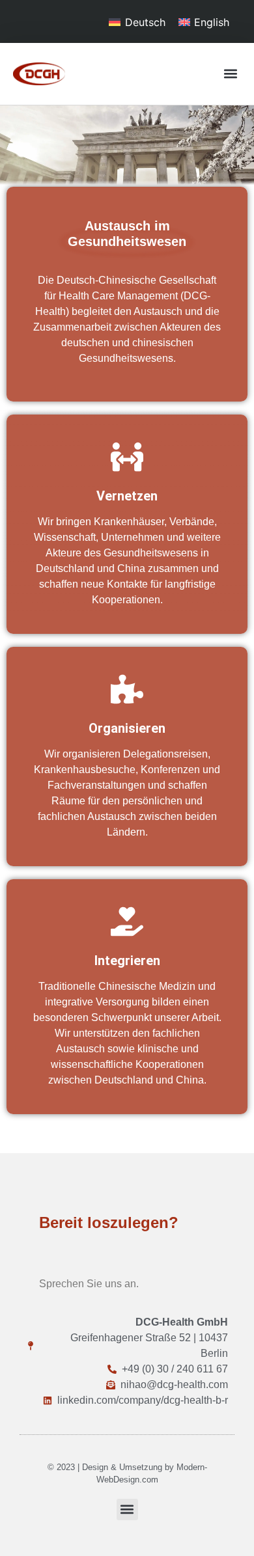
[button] (230, 74)
